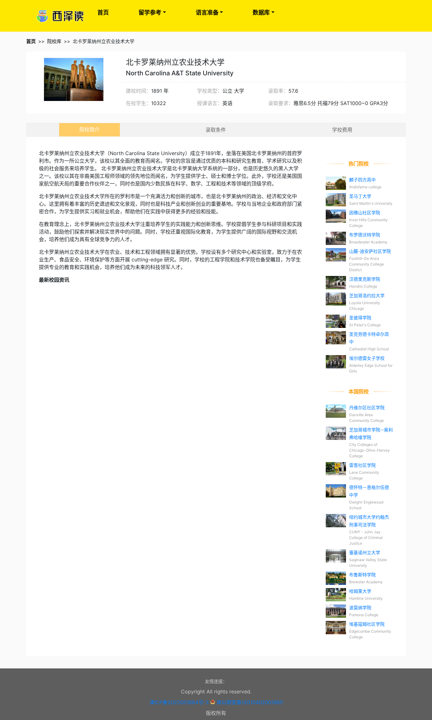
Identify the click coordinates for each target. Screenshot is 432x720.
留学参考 (150, 12)
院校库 (54, 41)
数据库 (261, 12)
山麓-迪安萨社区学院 (370, 251)
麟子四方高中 (362, 179)
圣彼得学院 (360, 317)
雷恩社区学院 (362, 465)
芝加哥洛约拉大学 (367, 295)
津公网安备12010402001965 (249, 702)
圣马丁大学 (360, 196)
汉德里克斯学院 (364, 279)
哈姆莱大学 (360, 591)
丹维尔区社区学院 (367, 407)
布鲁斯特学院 (362, 574)
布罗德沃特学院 (364, 234)
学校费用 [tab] (342, 130)
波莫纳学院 (360, 607)
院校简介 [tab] (89, 129)
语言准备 (207, 12)
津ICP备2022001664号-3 (179, 702)
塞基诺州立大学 (364, 552)
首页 (103, 12)
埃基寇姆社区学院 (367, 624)
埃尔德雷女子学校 (367, 358)
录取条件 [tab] (216, 130)
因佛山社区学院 (364, 212)
